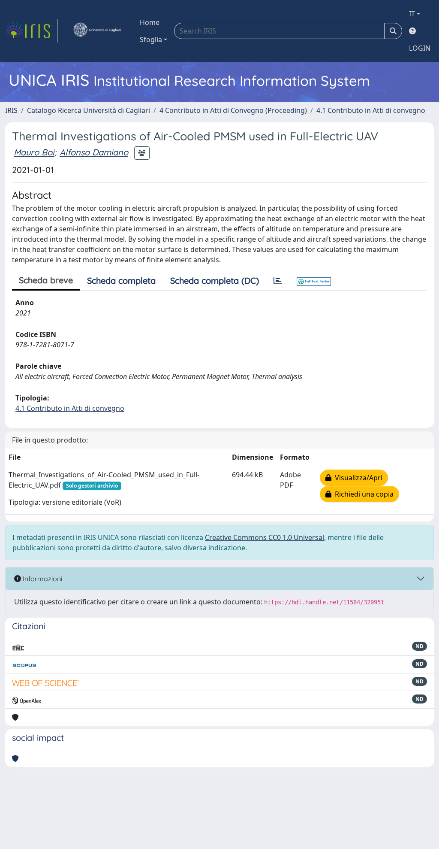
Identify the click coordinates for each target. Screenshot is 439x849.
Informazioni (41, 578)
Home (149, 22)
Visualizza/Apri (356, 477)
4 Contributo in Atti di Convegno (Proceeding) (233, 110)
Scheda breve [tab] (46, 280)
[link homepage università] (96, 30)
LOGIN (419, 48)
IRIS (11, 110)
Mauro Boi (34, 152)
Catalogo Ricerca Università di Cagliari (88, 110)
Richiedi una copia (362, 494)
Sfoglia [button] (151, 39)
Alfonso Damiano (94, 152)
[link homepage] (31, 30)
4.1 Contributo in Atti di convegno (370, 110)
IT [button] (412, 13)
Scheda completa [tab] (121, 280)
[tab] (277, 281)
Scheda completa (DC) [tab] (214, 280)
